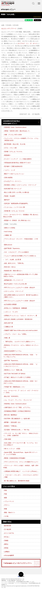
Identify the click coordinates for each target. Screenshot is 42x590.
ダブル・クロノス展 (10, 148)
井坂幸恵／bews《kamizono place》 (15, 127)
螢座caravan (8, 244)
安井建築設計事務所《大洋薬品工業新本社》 (18, 411)
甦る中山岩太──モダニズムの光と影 (15, 284)
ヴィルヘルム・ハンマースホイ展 (14, 207)
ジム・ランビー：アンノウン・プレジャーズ (18, 400)
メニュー (39, 3)
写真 (5, 494)
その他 (6, 516)
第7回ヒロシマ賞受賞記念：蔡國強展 (15, 308)
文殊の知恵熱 (8, 177)
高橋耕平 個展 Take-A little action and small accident (21, 330)
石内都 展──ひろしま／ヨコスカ (14, 211)
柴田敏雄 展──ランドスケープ (13, 280)
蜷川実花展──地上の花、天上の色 (14, 144)
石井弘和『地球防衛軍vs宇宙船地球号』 (16, 203)
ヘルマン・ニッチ (9, 170)
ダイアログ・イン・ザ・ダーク (27, 43)
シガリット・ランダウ (11, 312)
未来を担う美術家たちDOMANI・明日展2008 (18, 319)
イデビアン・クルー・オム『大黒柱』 (15, 334)
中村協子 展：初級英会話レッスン (14, 387)
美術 (5, 490)
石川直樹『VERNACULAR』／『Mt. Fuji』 (17, 429)
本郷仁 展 (7, 338)
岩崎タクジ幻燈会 (9, 228)
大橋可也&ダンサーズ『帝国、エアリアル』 (17, 407)
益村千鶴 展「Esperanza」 (12, 248)
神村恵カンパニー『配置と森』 (13, 370)
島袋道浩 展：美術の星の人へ (13, 270)
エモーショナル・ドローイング (13, 291)
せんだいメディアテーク (8, 28)
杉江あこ (7, 537)
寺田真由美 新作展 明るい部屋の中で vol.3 (17, 162)
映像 (5, 509)
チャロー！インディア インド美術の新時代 (18, 159)
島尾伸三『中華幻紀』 (11, 426)
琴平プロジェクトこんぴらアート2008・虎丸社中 (19, 287)
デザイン (7, 505)
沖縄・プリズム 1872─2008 (13, 134)
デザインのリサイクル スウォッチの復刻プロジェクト (21, 462)
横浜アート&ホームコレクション (14, 174)
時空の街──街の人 (10, 267)
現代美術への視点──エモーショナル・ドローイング (20, 185)
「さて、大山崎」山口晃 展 (12, 259)
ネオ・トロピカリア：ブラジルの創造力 (16, 252)
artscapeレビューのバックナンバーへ (18, 563)
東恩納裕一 (7, 155)
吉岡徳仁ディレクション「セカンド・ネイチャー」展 (20, 315)
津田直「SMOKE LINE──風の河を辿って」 (17, 131)
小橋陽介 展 (7, 235)
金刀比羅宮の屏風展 (10, 304)
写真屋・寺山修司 (9, 196)
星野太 (6, 544)
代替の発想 (7, 439)
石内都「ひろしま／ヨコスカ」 (13, 151)
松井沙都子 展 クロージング (12, 188)
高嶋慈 (6, 540)
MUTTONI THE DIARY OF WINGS (14, 373)
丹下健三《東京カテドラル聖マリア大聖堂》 (18, 377)
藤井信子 (7, 200)
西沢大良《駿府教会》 (11, 415)
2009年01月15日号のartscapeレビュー (11, 122)
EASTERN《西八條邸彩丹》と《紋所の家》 (17, 418)
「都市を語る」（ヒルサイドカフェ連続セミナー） (20, 341)
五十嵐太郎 (7, 529)
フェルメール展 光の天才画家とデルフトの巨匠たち (20, 256)
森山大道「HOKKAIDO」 (12, 396)
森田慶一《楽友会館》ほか (12, 422)
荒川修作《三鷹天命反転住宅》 (13, 166)
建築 (5, 497)
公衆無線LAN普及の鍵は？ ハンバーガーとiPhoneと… (21, 471)
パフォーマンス (9, 501)
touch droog (8, 231)
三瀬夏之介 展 (8, 326)
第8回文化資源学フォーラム (12, 351)
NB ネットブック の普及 (12, 448)
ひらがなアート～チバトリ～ (13, 181)
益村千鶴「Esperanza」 (11, 360)
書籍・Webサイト (9, 512)
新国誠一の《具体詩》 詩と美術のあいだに (17, 220)
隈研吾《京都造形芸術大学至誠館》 (15, 458)
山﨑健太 (7, 551)
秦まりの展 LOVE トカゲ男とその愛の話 (16, 192)
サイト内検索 (33, 3)
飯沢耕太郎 (7, 525)
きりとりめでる (9, 533)
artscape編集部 (9, 555)
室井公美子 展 (8, 323)
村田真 (6, 548)
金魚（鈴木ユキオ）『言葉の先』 (14, 263)
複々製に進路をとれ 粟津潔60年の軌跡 (16, 481)
